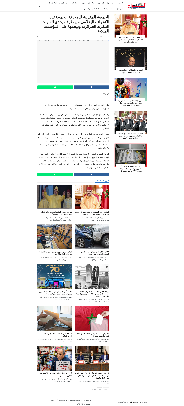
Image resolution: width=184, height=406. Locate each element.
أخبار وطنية (130, 33)
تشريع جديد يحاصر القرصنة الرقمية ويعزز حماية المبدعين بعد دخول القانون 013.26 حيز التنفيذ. (130, 102)
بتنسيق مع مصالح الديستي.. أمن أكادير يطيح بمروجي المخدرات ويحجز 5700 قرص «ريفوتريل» (130, 168)
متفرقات (131, 96)
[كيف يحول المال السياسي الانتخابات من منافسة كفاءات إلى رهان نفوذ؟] (92, 318)
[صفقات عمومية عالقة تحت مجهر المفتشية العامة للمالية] (54, 318)
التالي (100, 389)
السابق (105, 389)
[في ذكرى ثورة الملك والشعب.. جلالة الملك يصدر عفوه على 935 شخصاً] (54, 197)
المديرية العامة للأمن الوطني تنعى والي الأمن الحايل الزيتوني (131, 71)
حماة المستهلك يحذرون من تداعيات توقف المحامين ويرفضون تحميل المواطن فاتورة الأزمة (130, 135)
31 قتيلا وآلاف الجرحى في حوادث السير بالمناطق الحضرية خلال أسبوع (95, 252)
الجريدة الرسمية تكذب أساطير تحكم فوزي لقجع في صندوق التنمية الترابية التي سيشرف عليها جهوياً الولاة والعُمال (92, 375)
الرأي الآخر (132, 402)
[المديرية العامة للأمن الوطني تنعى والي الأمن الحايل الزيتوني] (131, 58)
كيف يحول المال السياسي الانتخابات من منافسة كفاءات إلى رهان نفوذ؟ (92, 334)
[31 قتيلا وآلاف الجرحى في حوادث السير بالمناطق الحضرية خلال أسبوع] (92, 236)
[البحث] (38, 5)
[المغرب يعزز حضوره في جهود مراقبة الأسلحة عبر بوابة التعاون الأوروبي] (54, 236)
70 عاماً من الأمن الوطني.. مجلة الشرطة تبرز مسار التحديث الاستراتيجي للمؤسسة (55, 292)
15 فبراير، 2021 (104, 36)
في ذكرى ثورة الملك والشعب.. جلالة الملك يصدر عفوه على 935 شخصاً (56, 213)
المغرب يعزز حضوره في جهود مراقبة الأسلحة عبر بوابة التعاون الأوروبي (55, 252)
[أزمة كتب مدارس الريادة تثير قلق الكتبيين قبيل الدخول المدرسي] (54, 358)
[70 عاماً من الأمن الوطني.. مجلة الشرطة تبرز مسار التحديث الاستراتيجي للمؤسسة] (54, 276)
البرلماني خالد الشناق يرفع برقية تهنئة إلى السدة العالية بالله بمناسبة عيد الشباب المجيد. (92, 213)
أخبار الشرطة (130, 66)
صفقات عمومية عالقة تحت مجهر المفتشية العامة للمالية (57, 334)
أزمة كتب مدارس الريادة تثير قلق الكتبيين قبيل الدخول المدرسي (55, 374)
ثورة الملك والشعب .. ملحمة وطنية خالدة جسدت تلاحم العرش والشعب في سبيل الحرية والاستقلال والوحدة (92, 293)
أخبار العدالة (130, 129)
